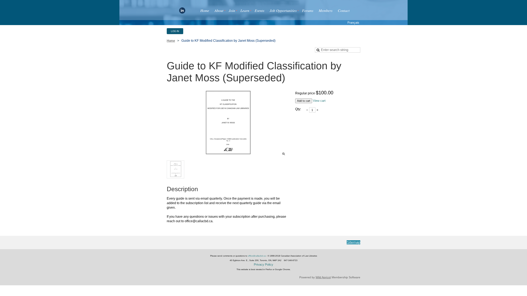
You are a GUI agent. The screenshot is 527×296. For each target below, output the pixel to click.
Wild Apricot (323, 277)
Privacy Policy (263, 264)
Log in (175, 31)
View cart (319, 100)
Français (353, 22)
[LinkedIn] (182, 10)
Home (171, 40)
